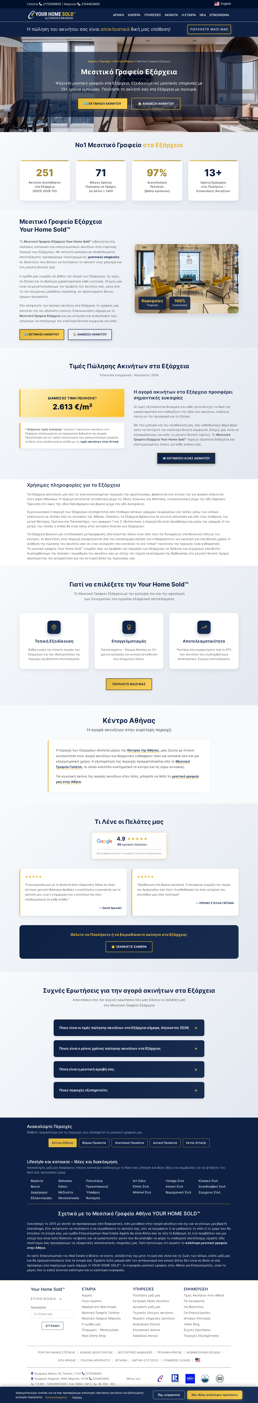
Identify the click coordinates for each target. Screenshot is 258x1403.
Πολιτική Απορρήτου (56, 1397)
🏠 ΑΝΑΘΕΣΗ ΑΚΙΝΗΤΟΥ (156, 103)
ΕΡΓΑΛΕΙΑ (121, 1360)
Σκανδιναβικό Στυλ (212, 1186)
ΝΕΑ (203, 15)
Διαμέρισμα (39, 1192)
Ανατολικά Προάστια (129, 1143)
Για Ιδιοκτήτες (194, 1307)
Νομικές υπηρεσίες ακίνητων (154, 1318)
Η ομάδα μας (91, 1324)
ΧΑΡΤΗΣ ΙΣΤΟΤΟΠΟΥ (145, 1360)
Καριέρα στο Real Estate (99, 1307)
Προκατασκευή (97, 1186)
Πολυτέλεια (94, 1181)
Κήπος (62, 1186)
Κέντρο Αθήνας (124, 61)
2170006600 (52, 4)
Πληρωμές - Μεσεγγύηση (100, 1330)
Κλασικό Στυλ (208, 1181)
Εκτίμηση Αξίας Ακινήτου (151, 1301)
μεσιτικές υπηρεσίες (103, 257)
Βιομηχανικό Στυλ (178, 1192)
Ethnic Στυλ (141, 1186)
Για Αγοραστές (194, 1301)
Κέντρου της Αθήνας (143, 750)
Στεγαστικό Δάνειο (146, 1330)
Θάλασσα (65, 1181)
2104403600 (90, 4)
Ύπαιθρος (93, 1192)
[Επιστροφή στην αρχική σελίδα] (51, 15)
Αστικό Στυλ (174, 1186)
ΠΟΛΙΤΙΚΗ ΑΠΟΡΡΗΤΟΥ (95, 1360)
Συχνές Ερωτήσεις (197, 1330)
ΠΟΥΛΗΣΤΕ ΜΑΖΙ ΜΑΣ (209, 29)
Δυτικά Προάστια (165, 1143)
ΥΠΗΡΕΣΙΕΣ (152, 15)
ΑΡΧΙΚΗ (118, 15)
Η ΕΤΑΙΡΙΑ (189, 15)
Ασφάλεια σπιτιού (145, 1336)
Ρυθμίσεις (77, 1397)
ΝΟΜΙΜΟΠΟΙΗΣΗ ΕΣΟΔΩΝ (203, 1352)
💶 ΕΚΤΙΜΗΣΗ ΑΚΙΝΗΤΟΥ (102, 103)
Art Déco (139, 1181)
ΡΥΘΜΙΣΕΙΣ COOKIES (177, 1360)
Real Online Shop (94, 1336)
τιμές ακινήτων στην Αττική (99, 441)
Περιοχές (105, 61)
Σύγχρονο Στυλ (209, 1192)
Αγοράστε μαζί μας (146, 1307)
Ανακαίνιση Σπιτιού (146, 1324)
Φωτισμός (93, 1198)
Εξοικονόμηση (41, 1198)
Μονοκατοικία (68, 1198)
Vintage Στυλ (175, 1181)
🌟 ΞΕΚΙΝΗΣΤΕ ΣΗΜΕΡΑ (129, 947)
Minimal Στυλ (142, 1192)
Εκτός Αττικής (196, 1143)
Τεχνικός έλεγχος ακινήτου (153, 1313)
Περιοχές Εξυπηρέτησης (201, 1336)
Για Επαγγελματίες (197, 1313)
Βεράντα (37, 1181)
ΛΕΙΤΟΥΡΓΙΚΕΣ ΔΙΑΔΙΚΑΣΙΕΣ (135, 1352)
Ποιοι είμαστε (92, 1301)
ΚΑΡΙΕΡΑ (134, 15)
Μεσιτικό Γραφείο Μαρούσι (101, 1318)
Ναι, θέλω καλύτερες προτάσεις (215, 1395)
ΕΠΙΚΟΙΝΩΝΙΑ (219, 15)
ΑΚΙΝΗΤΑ (171, 15)
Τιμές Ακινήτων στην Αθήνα (204, 1295)
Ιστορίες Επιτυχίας (197, 1318)
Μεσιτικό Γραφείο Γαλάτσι (100, 1313)
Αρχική (92, 61)
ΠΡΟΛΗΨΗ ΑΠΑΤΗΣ (169, 1352)
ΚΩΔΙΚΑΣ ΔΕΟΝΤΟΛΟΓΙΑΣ (96, 1352)
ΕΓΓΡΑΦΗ (52, 1326)
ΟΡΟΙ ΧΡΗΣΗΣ (67, 1360)
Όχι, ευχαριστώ (169, 1395)
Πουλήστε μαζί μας (146, 1295)
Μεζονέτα (65, 1192)
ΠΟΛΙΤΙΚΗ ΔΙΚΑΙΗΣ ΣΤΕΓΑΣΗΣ (56, 1352)
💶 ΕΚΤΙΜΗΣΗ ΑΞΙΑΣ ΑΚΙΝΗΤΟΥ (186, 458)
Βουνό (35, 1186)
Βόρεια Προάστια (94, 1143)
